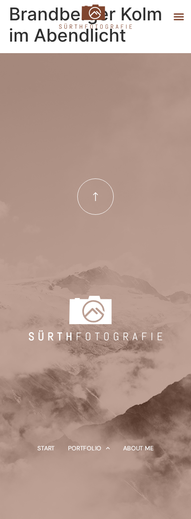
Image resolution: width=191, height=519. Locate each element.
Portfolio (84, 448)
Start (46, 448)
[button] (179, 16)
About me (138, 448)
